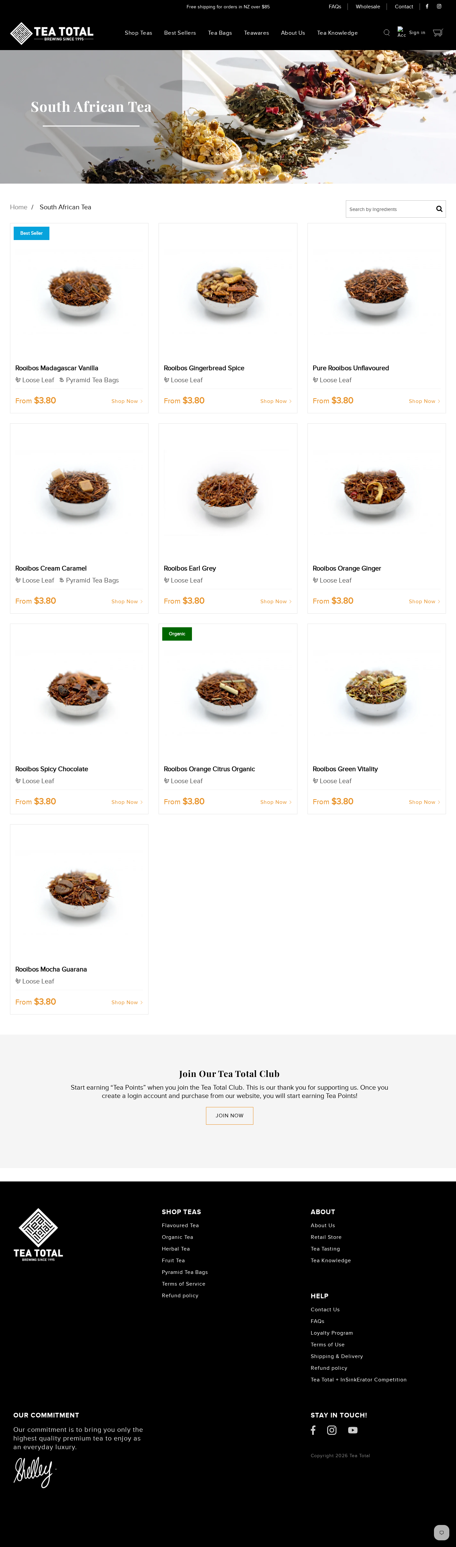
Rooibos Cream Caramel (51, 569)
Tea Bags (220, 33)
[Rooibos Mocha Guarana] (79, 893)
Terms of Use (328, 1344)
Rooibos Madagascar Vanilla (56, 368)
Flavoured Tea (180, 1225)
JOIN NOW (230, 1115)
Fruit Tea (173, 1260)
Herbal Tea (176, 1249)
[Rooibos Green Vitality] (377, 693)
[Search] (386, 33)
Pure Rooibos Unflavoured (351, 368)
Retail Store (326, 1237)
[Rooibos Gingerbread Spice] (228, 292)
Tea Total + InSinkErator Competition (359, 1379)
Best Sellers (180, 33)
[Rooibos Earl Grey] (228, 493)
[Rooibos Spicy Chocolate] (79, 693)
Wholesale (368, 6)
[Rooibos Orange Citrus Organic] (228, 693)
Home (18, 207)
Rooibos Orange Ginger (347, 569)
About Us (293, 33)
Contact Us (325, 1309)
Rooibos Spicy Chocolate (51, 769)
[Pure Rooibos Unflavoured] (377, 292)
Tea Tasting (325, 1249)
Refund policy (180, 1295)
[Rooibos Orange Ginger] (377, 493)
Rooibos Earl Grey (190, 569)
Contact (404, 6)
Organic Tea (177, 1237)
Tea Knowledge (331, 1260)
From (35, 401)
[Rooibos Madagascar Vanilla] (79, 292)
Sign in (417, 32)
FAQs (335, 6)
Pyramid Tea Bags (185, 1272)
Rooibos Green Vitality (345, 769)
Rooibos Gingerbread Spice (204, 368)
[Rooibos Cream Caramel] (79, 493)
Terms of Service (184, 1284)
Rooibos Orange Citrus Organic (209, 769)
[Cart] (438, 32)
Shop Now (124, 401)
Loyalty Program (332, 1333)
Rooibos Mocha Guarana (51, 969)
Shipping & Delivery (337, 1356)
